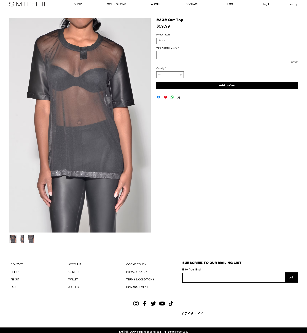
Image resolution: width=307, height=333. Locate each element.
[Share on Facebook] (159, 97)
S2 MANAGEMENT (137, 287)
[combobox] (227, 41)
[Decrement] (159, 75)
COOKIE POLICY (136, 264)
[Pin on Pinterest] (165, 97)
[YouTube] (162, 303)
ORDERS (73, 272)
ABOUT (15, 279)
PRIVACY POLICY (136, 272)
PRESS (15, 272)
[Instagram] (136, 303)
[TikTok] (170, 303)
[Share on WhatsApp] (172, 97)
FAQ (13, 287)
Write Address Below (167, 48)
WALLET (73, 279)
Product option (164, 35)
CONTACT (17, 264)
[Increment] (181, 75)
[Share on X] (179, 97)
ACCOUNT (74, 264)
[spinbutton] (170, 75)
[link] (292, 4)
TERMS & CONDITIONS (140, 279)
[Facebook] (144, 303)
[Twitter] (153, 303)
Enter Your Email (191, 270)
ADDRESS (74, 287)
